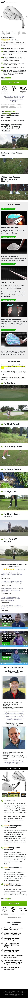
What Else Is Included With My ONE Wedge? (12, 968)
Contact (13, 991)
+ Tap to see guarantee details (14, 917)
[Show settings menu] (27, 628)
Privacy (18, 991)
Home (6, 991)
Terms (22, 991)
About (10, 991)
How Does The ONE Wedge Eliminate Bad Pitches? (12, 934)
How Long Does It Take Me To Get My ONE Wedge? (13, 956)
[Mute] (24, 628)
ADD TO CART (14, 82)
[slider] (14, 628)
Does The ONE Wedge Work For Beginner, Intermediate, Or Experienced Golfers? (13, 962)
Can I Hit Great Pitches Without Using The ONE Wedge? (11, 945)
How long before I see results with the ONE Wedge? (13, 929)
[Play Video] (1, 628)
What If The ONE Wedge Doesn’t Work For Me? (11, 951)
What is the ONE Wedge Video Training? (11, 939)
